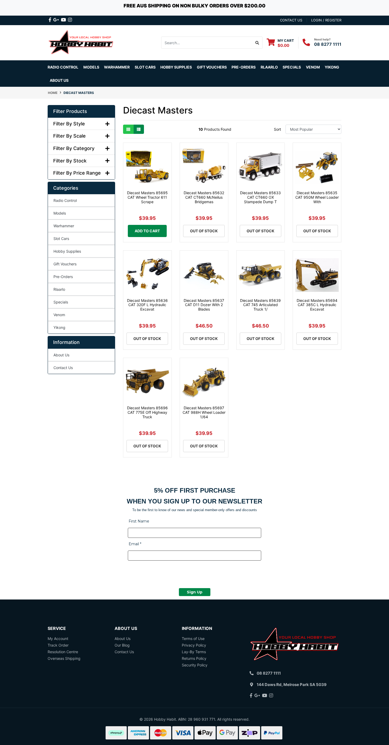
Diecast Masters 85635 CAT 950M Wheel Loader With (317, 197)
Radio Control (65, 200)
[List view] (138, 129)
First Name (139, 521)
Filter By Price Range (77, 173)
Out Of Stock (204, 231)
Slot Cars (61, 238)
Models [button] (91, 67)
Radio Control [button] (63, 67)
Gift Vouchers (212, 67)
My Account (58, 638)
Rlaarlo (269, 67)
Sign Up (194, 592)
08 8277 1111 (327, 44)
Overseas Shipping (64, 658)
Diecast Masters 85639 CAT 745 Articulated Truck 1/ (260, 305)
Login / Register (326, 20)
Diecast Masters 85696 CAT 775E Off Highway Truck (147, 412)
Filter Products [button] (70, 111)
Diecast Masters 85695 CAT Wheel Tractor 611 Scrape (147, 197)
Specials (60, 302)
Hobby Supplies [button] (176, 67)
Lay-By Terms (194, 651)
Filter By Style (69, 123)
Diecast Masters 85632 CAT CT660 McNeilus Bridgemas (204, 197)
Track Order (58, 645)
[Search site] (257, 43)
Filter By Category (73, 148)
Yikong (332, 67)
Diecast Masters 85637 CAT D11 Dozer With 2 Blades (204, 305)
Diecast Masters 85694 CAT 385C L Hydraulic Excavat (317, 305)
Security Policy (194, 665)
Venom (313, 67)
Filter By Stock (70, 160)
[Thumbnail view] (128, 129)
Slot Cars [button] (145, 67)
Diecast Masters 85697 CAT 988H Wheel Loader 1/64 (204, 412)
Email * (135, 544)
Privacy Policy (194, 645)
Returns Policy (194, 658)
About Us (59, 80)
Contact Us (63, 367)
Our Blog (122, 645)
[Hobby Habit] (81, 42)
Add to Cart (147, 231)
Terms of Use (193, 638)
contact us (291, 20)
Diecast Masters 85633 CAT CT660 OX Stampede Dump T (260, 197)
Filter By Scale (69, 136)
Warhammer (117, 67)
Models (59, 213)
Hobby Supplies (67, 251)
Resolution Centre (63, 651)
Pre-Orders (244, 67)
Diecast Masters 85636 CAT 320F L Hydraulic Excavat (147, 305)
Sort (277, 129)
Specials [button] (292, 67)
